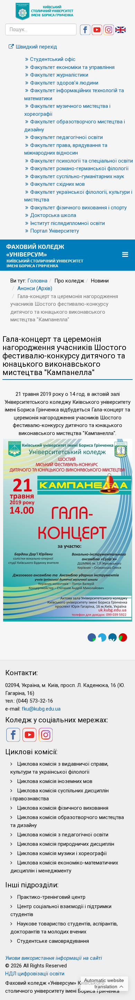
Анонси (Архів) (34, 288)
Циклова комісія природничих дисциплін (65, 844)
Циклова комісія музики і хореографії (62, 853)
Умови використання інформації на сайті (53, 958)
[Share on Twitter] (102, 637)
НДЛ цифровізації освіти (34, 974)
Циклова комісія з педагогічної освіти (62, 835)
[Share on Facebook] (92, 637)
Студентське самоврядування (53, 941)
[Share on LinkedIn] (112, 637)
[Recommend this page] (123, 637)
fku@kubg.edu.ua (41, 709)
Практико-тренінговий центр (51, 897)
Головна (37, 281)
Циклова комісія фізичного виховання (62, 808)
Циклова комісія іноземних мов (54, 781)
